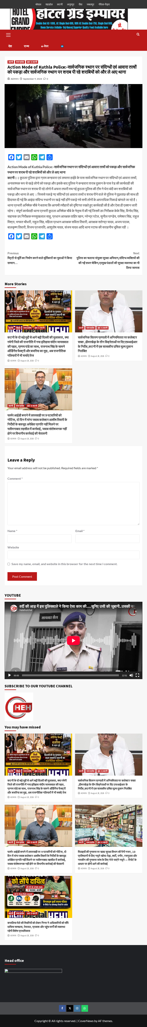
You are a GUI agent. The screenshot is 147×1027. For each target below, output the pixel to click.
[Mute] (131, 675)
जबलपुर (90, 4)
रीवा (80, 4)
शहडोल (49, 4)
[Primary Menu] (8, 34)
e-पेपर (44, 46)
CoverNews (86, 1021)
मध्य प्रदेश (20, 62)
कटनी (60, 4)
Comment (15, 478)
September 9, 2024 (32, 78)
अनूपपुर (70, 4)
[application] (73, 640)
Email (79, 531)
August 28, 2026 (27, 360)
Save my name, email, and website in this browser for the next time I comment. (64, 564)
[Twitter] (69, 1008)
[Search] (138, 34)
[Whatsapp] (84, 1008)
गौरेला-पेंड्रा (104, 4)
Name (12, 531)
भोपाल (38, 4)
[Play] (9, 675)
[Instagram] (77, 1008)
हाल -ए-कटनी (32, 62)
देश (10, 46)
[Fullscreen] (137, 675)
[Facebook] (62, 1008)
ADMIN (15, 78)
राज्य (26, 46)
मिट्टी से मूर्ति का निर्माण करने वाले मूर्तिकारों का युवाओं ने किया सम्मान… (39, 258)
